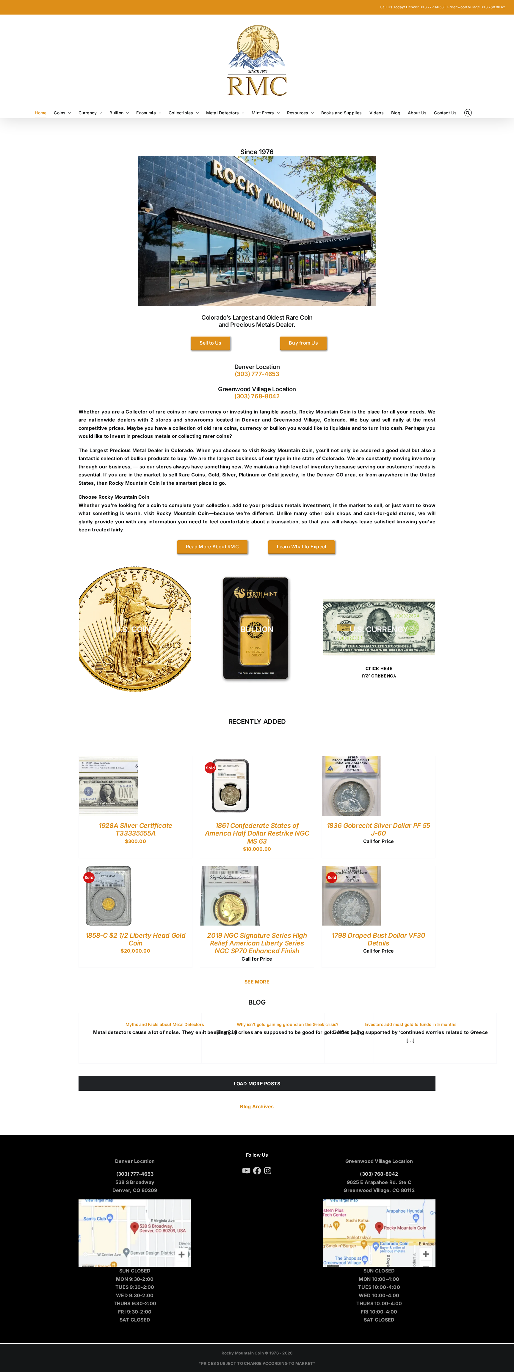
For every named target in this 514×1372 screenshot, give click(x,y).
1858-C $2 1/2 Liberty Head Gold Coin (136, 939)
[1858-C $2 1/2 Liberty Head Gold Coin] (108, 870)
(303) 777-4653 (257, 374)
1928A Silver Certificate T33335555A (135, 829)
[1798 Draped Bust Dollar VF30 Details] (351, 870)
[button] (468, 113)
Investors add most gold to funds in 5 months (411, 1024)
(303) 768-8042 (257, 396)
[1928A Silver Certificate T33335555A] (108, 760)
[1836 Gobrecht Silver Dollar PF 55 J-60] (351, 760)
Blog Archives (257, 1106)
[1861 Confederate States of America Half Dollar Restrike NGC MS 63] (230, 760)
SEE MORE (257, 982)
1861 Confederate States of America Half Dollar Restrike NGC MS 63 (257, 833)
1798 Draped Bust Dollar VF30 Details (378, 939)
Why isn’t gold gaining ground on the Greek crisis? (288, 1024)
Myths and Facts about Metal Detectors (165, 1024)
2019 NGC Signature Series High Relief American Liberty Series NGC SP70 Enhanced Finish (257, 943)
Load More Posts (257, 1084)
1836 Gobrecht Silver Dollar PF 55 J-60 (378, 829)
